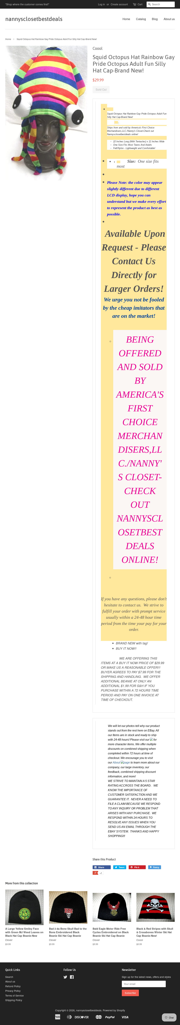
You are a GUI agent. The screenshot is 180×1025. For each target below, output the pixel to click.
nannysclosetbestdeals (33, 19)
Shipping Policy (13, 1000)
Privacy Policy (13, 990)
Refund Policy (13, 986)
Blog (155, 19)
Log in (101, 4)
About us (169, 19)
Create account (119, 4)
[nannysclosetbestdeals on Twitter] (65, 977)
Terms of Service (14, 995)
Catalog (141, 19)
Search (9, 977)
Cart (140, 4)
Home (126, 19)
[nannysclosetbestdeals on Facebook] (72, 977)
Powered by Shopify (114, 1010)
